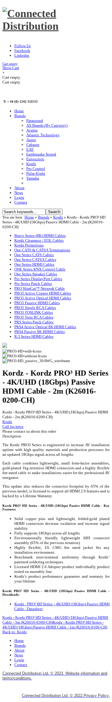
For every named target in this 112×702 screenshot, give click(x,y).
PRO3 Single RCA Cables (35, 307)
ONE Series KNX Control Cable (39, 269)
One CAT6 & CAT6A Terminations (42, 250)
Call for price (13, 426)
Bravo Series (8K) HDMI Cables (40, 235)
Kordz (58, 217)
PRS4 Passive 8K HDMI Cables (39, 331)
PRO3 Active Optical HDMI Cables (42, 298)
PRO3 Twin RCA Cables (33, 317)
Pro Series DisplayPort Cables (38, 279)
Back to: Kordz (14, 632)
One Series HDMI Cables (34, 264)
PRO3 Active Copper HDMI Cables (42, 293)
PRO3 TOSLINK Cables (33, 312)
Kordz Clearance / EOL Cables (39, 240)
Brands (43, 217)
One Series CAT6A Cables (35, 259)
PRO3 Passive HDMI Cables (37, 303)
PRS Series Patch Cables (33, 322)
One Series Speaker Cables (35, 274)
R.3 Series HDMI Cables (33, 336)
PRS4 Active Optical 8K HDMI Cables (45, 327)
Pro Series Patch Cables (33, 283)
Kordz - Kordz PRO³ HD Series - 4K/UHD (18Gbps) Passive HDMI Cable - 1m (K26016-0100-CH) (54, 624)
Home (29, 217)
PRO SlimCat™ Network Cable (39, 288)
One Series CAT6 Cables (34, 255)
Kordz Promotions (29, 245)
